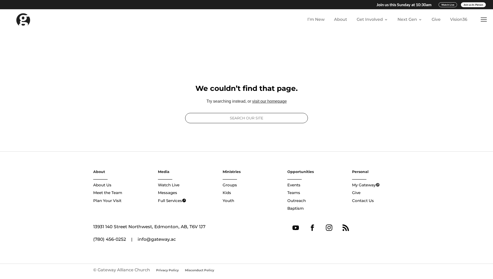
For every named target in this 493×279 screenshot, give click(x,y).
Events (293, 184)
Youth (228, 200)
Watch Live (447, 4)
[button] (485, 19)
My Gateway (364, 184)
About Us (102, 184)
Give (436, 19)
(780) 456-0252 (109, 239)
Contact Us (363, 200)
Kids (227, 192)
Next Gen (407, 19)
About (340, 19)
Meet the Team (107, 192)
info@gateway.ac (157, 239)
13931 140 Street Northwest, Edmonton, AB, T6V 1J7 (149, 226)
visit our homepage (269, 101)
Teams (293, 192)
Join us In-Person (473, 4)
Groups (230, 184)
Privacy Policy (167, 270)
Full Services (170, 200)
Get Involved (370, 19)
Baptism (295, 208)
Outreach (296, 200)
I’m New (316, 19)
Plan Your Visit (107, 200)
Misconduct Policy (199, 270)
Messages (167, 192)
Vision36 (458, 19)
